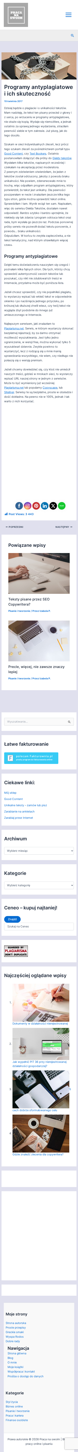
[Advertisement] (39, 456)
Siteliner (9, 392)
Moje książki (15, 1367)
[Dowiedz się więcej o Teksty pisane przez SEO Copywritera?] (38, 573)
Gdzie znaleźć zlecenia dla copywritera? (37, 1154)
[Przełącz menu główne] (68, 14)
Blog (10, 1358)
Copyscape (50, 387)
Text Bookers (38, 153)
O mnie (12, 1362)
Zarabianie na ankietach (19, 811)
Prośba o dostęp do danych (26, 1376)
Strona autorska (16, 1323)
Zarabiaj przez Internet (18, 818)
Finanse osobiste (17, 1420)
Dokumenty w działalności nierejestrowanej (40, 1023)
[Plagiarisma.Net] (16, 951)
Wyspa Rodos (15, 1336)
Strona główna (17, 1353)
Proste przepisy (16, 1327)
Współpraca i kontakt (21, 1371)
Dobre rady (13, 1341)
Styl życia (12, 1402)
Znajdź (12, 919)
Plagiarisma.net (14, 328)
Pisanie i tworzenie (19, 611)
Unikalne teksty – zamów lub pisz (25, 805)
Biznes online (14, 1406)
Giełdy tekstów (61, 158)
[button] (72, 35)
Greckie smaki (15, 1332)
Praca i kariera (14, 1415)
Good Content (13, 153)
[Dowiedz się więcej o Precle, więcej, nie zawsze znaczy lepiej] (38, 641)
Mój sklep (10, 792)
